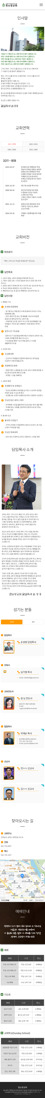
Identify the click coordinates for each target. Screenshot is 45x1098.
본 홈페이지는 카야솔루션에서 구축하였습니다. (27, 1093)
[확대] (42, 875)
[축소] (42, 878)
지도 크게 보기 (39, 900)
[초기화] (42, 883)
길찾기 (31, 900)
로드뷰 (25, 900)
